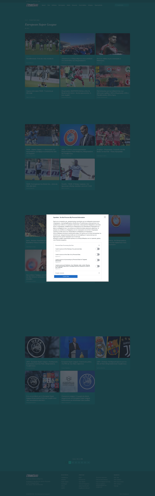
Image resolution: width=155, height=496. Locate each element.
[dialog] (77, 248)
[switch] (97, 249)
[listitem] (77, 245)
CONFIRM (66, 276)
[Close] (105, 217)
